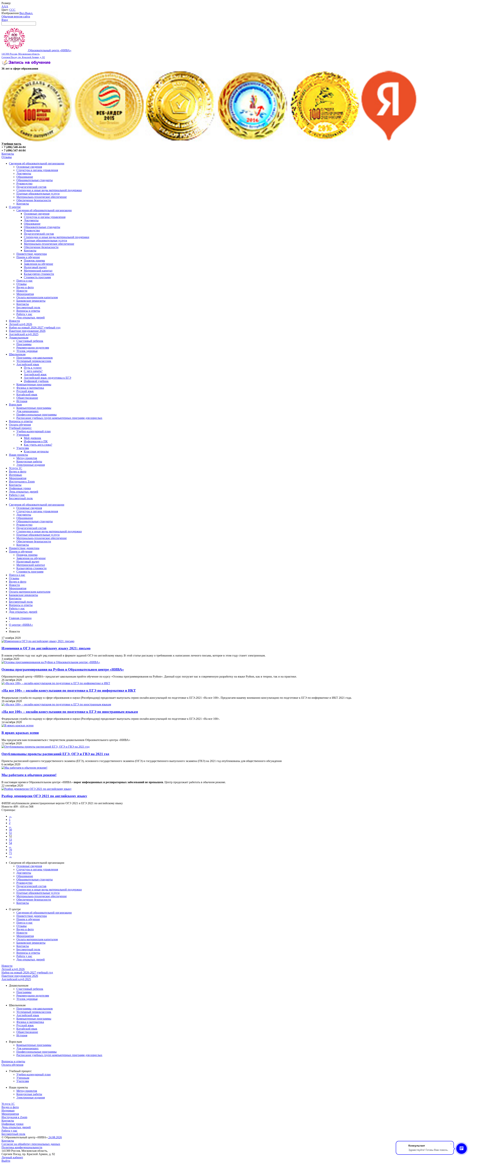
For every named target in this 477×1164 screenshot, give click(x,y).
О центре (15, 207)
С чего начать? (33, 371)
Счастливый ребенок (29, 340)
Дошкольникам (18, 337)
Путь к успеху (33, 367)
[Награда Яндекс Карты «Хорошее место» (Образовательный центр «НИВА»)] (389, 140)
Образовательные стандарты (34, 180)
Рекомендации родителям (32, 347)
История (21, 401)
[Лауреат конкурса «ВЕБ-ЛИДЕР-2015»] (109, 140)
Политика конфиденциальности (21, 1147)
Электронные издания (30, 464)
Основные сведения (29, 166)
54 (10, 843)
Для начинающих (27, 411)
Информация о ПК (36, 441)
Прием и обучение (28, 257)
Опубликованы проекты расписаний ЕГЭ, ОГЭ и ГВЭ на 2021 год (55, 754)
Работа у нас (24, 314)
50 (10, 829)
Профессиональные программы (36, 414)
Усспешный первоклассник (33, 361)
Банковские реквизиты (30, 300)
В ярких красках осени (20, 733)
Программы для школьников (34, 357)
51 (10, 833)
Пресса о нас (24, 280)
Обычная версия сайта (15, 16)
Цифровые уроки (20, 488)
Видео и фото (25, 287)
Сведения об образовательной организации (36, 163)
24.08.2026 (55, 1137)
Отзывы (6, 157)
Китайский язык (26, 394)
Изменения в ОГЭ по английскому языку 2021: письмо (46, 648)
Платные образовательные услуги (38, 193)
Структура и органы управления (37, 170)
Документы (23, 173)
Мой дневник (32, 438)
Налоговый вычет (35, 267)
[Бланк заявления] (26, 65)
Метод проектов (26, 458)
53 (10, 839)
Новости (21, 290)
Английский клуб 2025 (23, 334)
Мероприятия (25, 294)
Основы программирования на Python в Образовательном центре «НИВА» (62, 669)
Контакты (7, 153)
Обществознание (27, 397)
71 (10, 853)
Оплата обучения (20, 424)
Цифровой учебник (36, 381)
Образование (24, 176)
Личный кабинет (12, 1157)
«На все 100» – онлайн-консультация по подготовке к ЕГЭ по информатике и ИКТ (68, 690)
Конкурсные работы (29, 461)
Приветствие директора (31, 253)
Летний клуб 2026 (20, 324)
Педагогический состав (31, 186)
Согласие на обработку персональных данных (30, 1144)
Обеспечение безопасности (33, 200)
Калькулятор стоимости (39, 274)
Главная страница (20, 618)
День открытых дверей (23, 491)
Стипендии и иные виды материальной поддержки (49, 190)
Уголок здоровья (26, 351)
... (10, 826)
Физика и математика (30, 387)
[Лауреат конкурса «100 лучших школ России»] (37, 140)
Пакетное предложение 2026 (27, 330)
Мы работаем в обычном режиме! (28, 775)
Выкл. (29, 13)
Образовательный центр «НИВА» (36, 54)
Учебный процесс (20, 428)
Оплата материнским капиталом (37, 297)
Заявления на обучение (38, 263)
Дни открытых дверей (30, 317)
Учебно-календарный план (33, 431)
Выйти (5, 1160)
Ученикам (22, 434)
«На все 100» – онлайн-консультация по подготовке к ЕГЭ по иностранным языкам (69, 712)
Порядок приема (34, 260)
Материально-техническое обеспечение (41, 196)
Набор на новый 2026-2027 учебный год (34, 327)
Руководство (24, 183)
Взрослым (15, 404)
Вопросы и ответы (28, 310)
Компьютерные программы (33, 384)
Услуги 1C (15, 468)
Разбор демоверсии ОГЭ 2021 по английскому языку (44, 796)
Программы (23, 344)
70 (10, 849)
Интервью (15, 474)
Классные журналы (36, 451)
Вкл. (22, 13)
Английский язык (27, 364)
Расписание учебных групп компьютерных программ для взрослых (59, 418)
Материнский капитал (38, 270)
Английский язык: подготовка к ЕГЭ (47, 377)
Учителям (22, 448)
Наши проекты (18, 454)
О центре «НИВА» (21, 624)
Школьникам (17, 354)
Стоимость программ (37, 277)
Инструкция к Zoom (22, 481)
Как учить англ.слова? (38, 444)
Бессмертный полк (28, 307)
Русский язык (25, 391)
